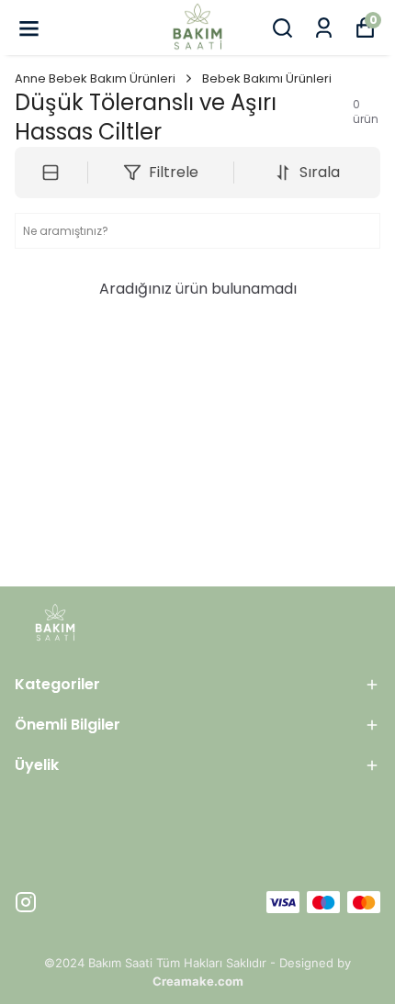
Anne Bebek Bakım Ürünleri (95, 78)
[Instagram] (26, 902)
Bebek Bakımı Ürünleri (267, 78)
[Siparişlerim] (323, 28)
